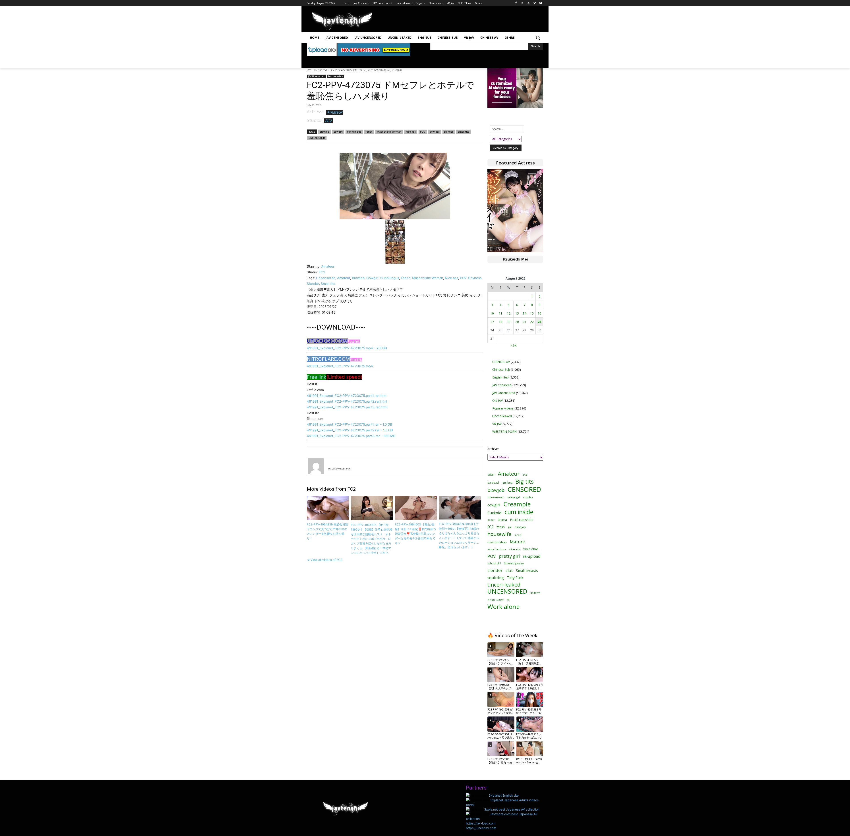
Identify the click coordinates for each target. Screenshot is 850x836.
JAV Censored (502, 385)
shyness (435, 131)
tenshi (333, 462)
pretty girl (509, 556)
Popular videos (335, 76)
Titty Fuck (515, 577)
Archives (493, 449)
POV (422, 131)
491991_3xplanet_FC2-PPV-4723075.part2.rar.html (347, 401)
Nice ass (451, 278)
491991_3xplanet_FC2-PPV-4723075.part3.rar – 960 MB (351, 436)
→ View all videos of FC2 (324, 560)
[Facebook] (516, 3)
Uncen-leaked (502, 416)
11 (500, 313)
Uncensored (325, 278)
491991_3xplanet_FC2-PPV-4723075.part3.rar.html (347, 407)
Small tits (463, 131)
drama (502, 519)
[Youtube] (540, 3)
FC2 (328, 120)
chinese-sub (495, 497)
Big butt (507, 483)
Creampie (517, 504)
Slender (313, 284)
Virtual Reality (495, 599)
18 (500, 322)
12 (508, 313)
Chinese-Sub (501, 369)
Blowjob (358, 278)
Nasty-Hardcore (496, 549)
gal (510, 527)
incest (517, 535)
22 (532, 322)
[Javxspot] (342, 21)
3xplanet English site (504, 795)
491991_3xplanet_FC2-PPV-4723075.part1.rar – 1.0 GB (349, 424)
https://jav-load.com (480, 823)
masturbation (497, 542)
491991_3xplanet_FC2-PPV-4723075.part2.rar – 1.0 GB (350, 430)
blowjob (324, 131)
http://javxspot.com (339, 468)
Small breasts (527, 570)
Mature (517, 541)
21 (524, 322)
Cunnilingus (389, 278)
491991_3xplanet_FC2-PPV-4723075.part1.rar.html (346, 396)
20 (517, 322)
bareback (493, 482)
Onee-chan (531, 549)
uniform (535, 592)
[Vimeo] (534, 3)
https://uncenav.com (481, 828)
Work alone (503, 606)
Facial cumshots (521, 519)
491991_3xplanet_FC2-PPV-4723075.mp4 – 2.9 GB (347, 348)
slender (448, 131)
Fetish (405, 278)
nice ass (411, 131)
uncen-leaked (503, 584)
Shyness (475, 278)
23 (539, 322)
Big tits (525, 481)
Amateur (334, 112)
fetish (369, 131)
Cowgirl (372, 278)
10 (492, 313)
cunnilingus (354, 131)
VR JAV (497, 424)
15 (532, 313)
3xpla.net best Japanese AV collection (511, 809)
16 (539, 313)
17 (492, 322)
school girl (494, 563)
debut (491, 519)
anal (525, 474)
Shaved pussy (514, 563)
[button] (538, 37)
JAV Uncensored (317, 70)
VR (508, 599)
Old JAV (497, 400)
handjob (520, 527)
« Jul (513, 345)
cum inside (519, 512)
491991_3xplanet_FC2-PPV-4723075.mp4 (340, 366)
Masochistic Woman (389, 131)
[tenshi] (316, 466)
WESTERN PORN (504, 431)
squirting (495, 577)
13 (517, 313)
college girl (513, 497)
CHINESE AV (501, 362)
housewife (499, 534)
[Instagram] (522, 3)
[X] (528, 3)
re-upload (532, 556)
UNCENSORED (317, 137)
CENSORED (524, 489)
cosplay (528, 497)
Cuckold (494, 512)
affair (491, 475)
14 (524, 313)
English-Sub (500, 377)
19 (508, 322)
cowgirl (338, 131)
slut (509, 570)
